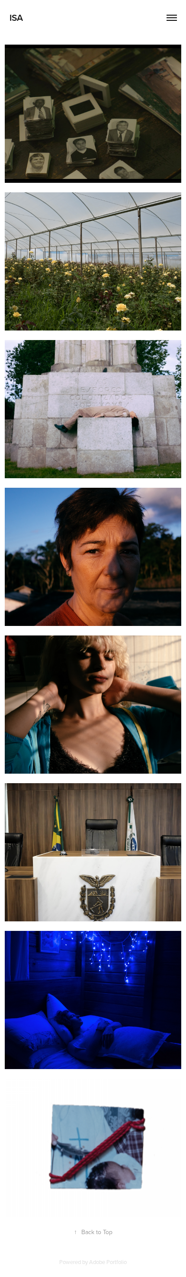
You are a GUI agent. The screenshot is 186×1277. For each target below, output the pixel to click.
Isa (16, 17)
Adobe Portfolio (108, 1262)
